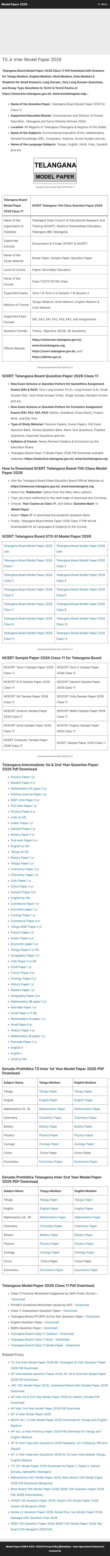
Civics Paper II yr (22, 886)
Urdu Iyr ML (18, 817)
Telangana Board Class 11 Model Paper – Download (45, 1345)
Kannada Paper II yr (24, 1042)
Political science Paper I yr (28, 794)
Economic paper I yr (24, 909)
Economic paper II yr (24, 944)
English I (16, 1053)
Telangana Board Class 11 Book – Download (40, 1339)
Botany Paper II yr (23, 834)
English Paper (48, 1100)
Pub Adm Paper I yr (24, 806)
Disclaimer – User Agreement (75, 1546)
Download (18, 1299)
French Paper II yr (23, 972)
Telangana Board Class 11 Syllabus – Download (42, 1333)
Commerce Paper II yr (25, 921)
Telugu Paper (48, 1091)
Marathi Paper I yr (23, 990)
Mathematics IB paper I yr (28, 1036)
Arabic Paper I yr (22, 823)
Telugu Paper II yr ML (25, 949)
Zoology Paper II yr (23, 978)
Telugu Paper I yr (22, 863)
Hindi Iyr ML (19, 1059)
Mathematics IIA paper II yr (29, 788)
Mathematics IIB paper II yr (29, 1001)
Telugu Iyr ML (20, 852)
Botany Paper (48, 1126)
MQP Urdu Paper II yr (25, 800)
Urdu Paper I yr (21, 880)
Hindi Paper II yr (21, 1024)
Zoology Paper (49, 1144)
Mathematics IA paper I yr (28, 1019)
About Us (98, 1546)
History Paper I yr (22, 984)
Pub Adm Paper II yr (24, 840)
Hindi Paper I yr (21, 967)
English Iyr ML (20, 846)
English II (17, 1047)
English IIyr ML (20, 898)
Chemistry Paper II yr (25, 869)
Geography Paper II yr (25, 996)
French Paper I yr (22, 932)
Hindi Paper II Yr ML (24, 1013)
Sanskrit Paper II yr (23, 892)
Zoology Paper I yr (23, 915)
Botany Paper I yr (22, 857)
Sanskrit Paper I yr (23, 829)
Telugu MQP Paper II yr (26, 926)
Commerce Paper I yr (25, 903)
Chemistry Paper (50, 1117)
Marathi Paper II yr (23, 782)
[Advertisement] (55, 32)
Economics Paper (50, 1161)
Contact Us (55, 1551)
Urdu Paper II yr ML (24, 961)
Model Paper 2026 (14, 4)
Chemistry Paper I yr (24, 875)
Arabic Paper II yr (22, 938)
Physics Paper (48, 1135)
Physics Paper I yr (23, 777)
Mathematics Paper (52, 1109)
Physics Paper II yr (23, 811)
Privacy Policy (51, 1546)
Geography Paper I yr (25, 955)
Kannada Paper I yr (23, 1007)
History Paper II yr (23, 1030)
